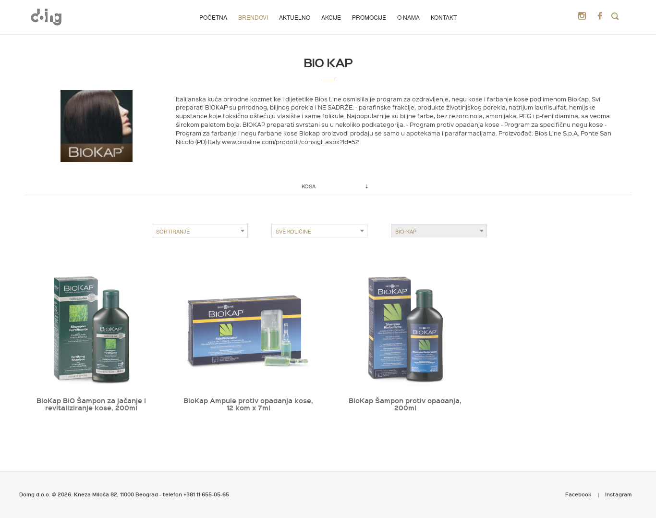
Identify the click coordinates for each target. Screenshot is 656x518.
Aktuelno (294, 17)
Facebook (578, 494)
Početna (213, 17)
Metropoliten (46, 17)
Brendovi (253, 17)
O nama (408, 17)
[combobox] (200, 230)
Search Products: (615, 16)
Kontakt (444, 17)
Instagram (618, 494)
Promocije (369, 17)
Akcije (331, 17)
